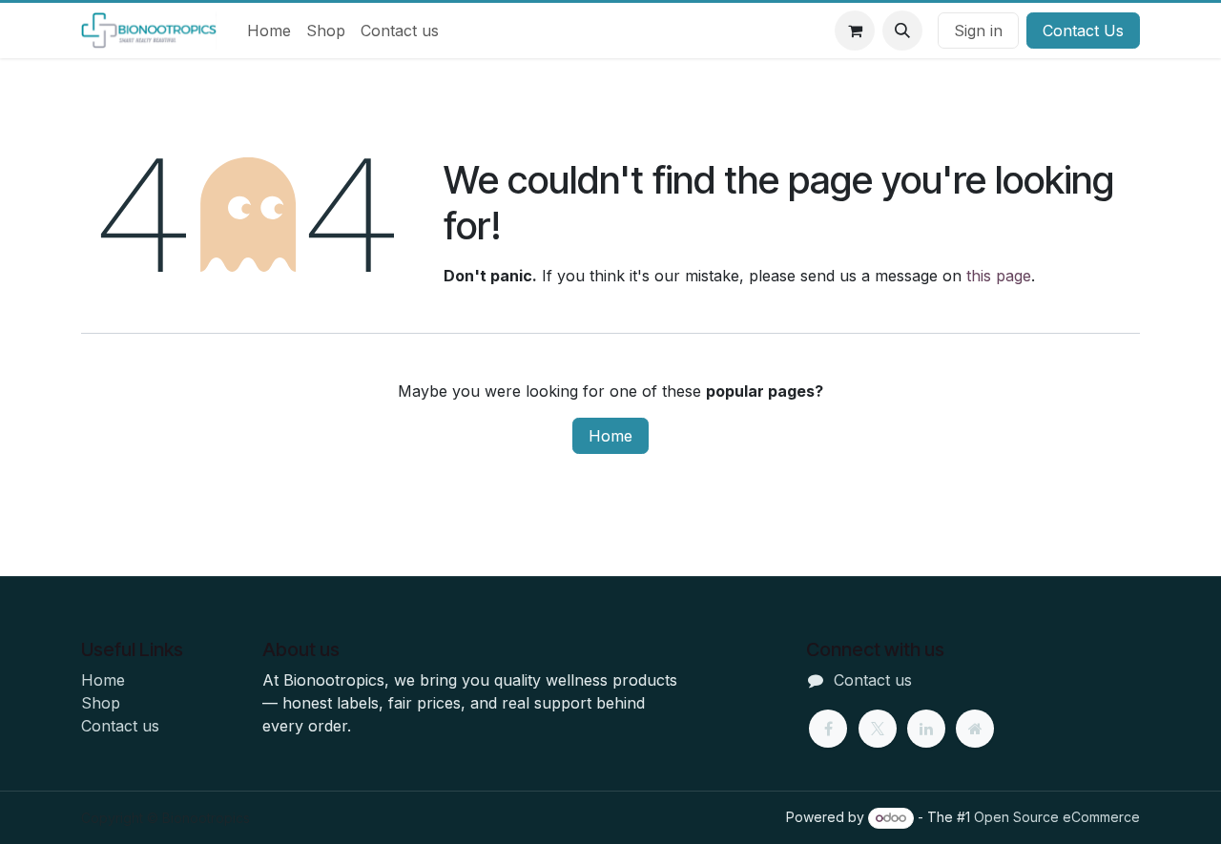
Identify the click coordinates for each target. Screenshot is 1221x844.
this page (998, 275)
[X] (878, 729)
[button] (902, 30)
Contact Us (1083, 30)
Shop (100, 702)
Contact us (120, 725)
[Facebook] (828, 729)
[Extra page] (975, 729)
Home (610, 435)
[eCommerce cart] (855, 30)
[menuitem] (269, 30)
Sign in (978, 30)
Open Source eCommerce (1057, 817)
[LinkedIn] (926, 729)
